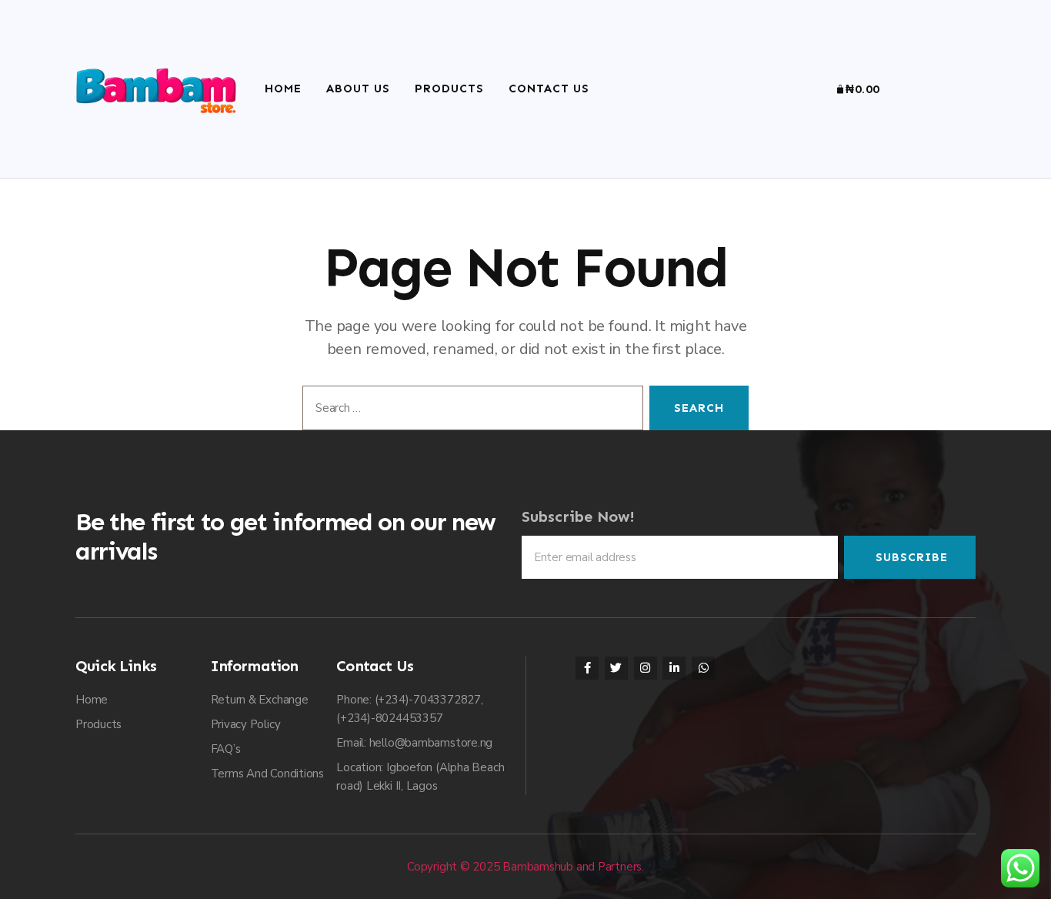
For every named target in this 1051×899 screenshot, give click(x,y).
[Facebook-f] (587, 668)
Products (449, 88)
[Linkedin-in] (674, 668)
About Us (358, 88)
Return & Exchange (260, 699)
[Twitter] (616, 668)
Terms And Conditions (268, 773)
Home (283, 88)
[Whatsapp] (703, 668)
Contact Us (549, 88)
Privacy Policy (246, 724)
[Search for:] (469, 411)
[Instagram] (645, 668)
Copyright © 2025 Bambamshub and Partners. (525, 866)
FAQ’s (226, 749)
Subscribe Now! (578, 516)
